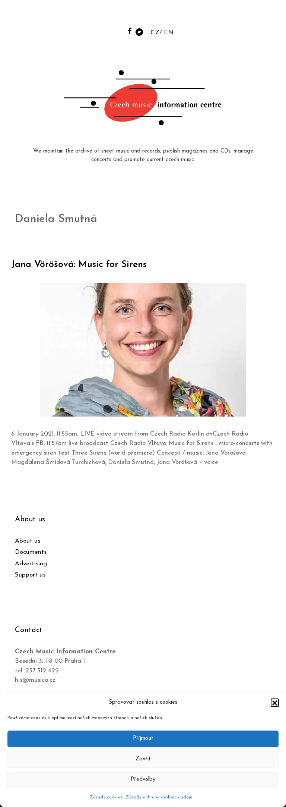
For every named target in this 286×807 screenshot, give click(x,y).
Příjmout (143, 738)
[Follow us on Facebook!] (130, 31)
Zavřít (143, 759)
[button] (275, 702)
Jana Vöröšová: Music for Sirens (79, 264)
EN (168, 32)
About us (27, 541)
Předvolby (143, 779)
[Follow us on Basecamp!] (139, 31)
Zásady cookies (106, 797)
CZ (154, 32)
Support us (30, 575)
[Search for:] (223, 15)
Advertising (31, 563)
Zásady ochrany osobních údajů (159, 797)
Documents (31, 552)
